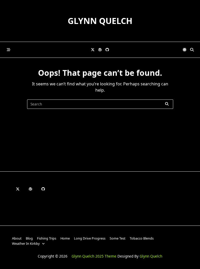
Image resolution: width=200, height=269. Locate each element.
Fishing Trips (46, 238)
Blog (29, 238)
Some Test (118, 238)
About (17, 238)
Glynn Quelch (100, 20)
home (65, 238)
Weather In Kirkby (26, 243)
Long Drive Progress (89, 238)
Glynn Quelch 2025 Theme (94, 256)
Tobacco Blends (142, 238)
